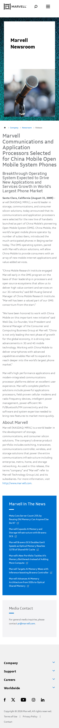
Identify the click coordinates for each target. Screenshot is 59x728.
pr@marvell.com (26, 623)
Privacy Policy (30, 717)
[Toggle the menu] (48, 6)
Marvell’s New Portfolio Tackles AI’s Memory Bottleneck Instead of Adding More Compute (28, 559)
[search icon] (38, 6)
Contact (8, 722)
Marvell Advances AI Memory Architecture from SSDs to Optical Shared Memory (27, 582)
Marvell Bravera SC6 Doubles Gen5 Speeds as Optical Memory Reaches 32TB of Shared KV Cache (27, 546)
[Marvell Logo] (15, 6)
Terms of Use (10, 717)
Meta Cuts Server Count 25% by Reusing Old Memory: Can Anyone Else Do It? (29, 519)
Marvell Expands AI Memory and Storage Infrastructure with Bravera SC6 (27, 533)
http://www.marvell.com (16, 483)
